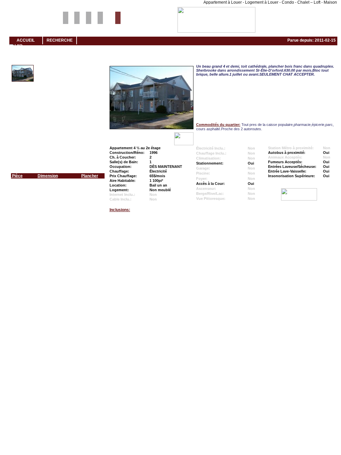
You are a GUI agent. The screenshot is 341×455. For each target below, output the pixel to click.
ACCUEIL (26, 40)
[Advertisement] (170, 243)
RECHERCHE (60, 40)
